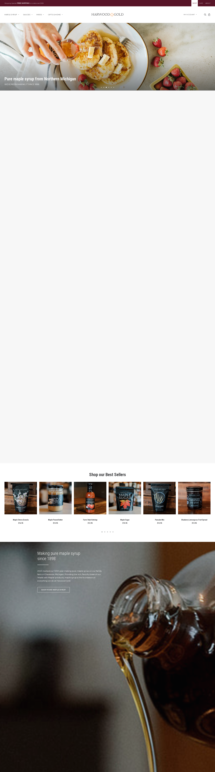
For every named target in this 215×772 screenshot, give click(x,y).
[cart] (209, 14)
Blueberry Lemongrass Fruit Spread (194, 520)
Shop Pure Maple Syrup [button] (53, 590)
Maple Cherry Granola (21, 520)
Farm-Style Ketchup (90, 520)
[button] (205, 14)
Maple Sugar (125, 520)
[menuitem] (194, 3)
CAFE (201, 3)
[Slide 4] (109, 87)
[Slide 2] (104, 87)
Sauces (26, 15)
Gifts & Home (54, 15)
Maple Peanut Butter (55, 520)
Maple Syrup (10, 15)
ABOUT (208, 3)
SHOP (194, 3)
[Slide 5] (111, 87)
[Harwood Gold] (107, 14)
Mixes (39, 15)
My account (189, 14)
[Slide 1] (101, 87)
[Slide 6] (113, 87)
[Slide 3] (106, 87)
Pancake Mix (159, 520)
